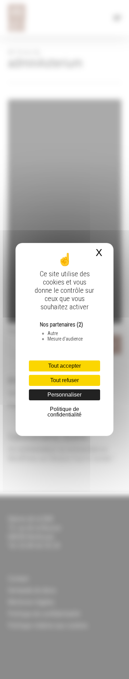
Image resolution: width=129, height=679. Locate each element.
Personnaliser (64, 395)
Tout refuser (64, 380)
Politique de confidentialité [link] (64, 412)
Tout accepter (64, 366)
